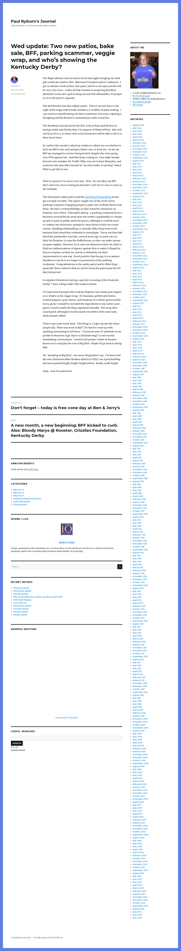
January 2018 (139, 431)
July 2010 (137, 698)
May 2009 (137, 740)
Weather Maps (73, 717)
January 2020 (139, 360)
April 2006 (137, 849)
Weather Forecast (61, 717)
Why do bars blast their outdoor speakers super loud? (38, 597)
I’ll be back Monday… (23, 600)
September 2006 (140, 835)
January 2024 (139, 217)
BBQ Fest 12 (18, 493)
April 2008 (137, 778)
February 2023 (139, 250)
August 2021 (138, 303)
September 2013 (140, 585)
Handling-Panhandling (98, 197)
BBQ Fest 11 (18, 490)
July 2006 (137, 840)
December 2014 (140, 541)
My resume (138, 105)
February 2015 (139, 535)
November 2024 (140, 187)
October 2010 (139, 689)
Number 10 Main (67, 542)
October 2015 (139, 511)
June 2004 (137, 915)
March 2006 (138, 852)
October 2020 (139, 333)
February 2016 (139, 499)
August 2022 (138, 267)
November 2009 (140, 722)
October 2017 (138, 440)
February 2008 (139, 784)
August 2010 (138, 695)
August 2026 (138, 125)
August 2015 (138, 517)
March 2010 (138, 710)
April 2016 (137, 493)
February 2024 (139, 214)
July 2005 (137, 876)
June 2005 (137, 879)
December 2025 (140, 149)
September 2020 (140, 336)
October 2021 (139, 297)
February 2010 (139, 713)
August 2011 (138, 659)
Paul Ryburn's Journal (33, 21)
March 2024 (138, 211)
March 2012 (138, 639)
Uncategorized (18, 94)
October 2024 (139, 190)
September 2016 (140, 478)
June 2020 (137, 345)
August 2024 (138, 196)
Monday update (20, 612)
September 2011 (140, 656)
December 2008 (140, 754)
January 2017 (138, 466)
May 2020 (137, 348)
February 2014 (139, 570)
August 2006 (138, 837)
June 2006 (137, 843)
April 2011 (137, 671)
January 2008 (139, 787)
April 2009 (137, 742)
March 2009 (138, 745)
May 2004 (137, 918)
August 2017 (138, 446)
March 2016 (138, 496)
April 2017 (137, 457)
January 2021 (139, 324)
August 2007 (138, 802)
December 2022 (140, 256)
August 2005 (138, 873)
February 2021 (139, 321)
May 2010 (137, 704)
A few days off (20, 603)
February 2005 (139, 891)
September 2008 (140, 763)
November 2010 (140, 686)
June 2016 (137, 487)
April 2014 (137, 564)
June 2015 (137, 523)
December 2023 (140, 220)
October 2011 (138, 653)
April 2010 (137, 707)
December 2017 (140, 434)
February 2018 (139, 428)
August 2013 (138, 588)
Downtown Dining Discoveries (27, 498)
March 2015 (138, 532)
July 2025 (137, 164)
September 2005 (140, 870)
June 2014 (137, 558)
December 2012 (140, 612)
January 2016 (139, 502)
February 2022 (139, 285)
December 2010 (140, 683)
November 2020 (140, 330)
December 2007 (140, 790)
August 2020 (138, 339)
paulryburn (16, 86)
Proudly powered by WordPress (48, 937)
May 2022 (137, 276)
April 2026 (137, 137)
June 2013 (137, 594)
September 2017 (140, 443)
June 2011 (137, 665)
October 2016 (139, 475)
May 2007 (137, 811)
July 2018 (137, 413)
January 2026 (139, 146)
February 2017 (139, 463)
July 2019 (137, 377)
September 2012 (140, 621)
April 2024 (137, 208)
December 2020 (140, 327)
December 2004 (140, 897)
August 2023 (138, 232)
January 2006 (139, 858)
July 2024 (137, 199)
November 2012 (140, 615)
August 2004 (139, 909)
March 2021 (138, 318)
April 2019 (137, 386)
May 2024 (137, 205)
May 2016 (137, 490)
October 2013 (139, 582)
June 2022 (137, 273)
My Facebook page (141, 96)
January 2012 (139, 645)
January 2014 (139, 573)
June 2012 (137, 630)
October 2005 (139, 867)
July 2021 (137, 306)
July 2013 (137, 591)
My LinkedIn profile (142, 102)
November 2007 (140, 793)
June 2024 (137, 202)
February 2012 (139, 642)
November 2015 (140, 508)
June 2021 (137, 309)
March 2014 (138, 567)
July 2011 (137, 662)
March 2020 (138, 354)
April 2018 (137, 422)
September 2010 (140, 692)
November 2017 (140, 437)
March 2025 (138, 175)
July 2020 (137, 342)
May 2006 (137, 846)
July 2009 (137, 734)
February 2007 (139, 820)
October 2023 (139, 226)
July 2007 (137, 805)
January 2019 (139, 395)
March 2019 (138, 389)
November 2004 (140, 900)
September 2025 (140, 158)
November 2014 (140, 544)
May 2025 (137, 170)
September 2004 (140, 906)
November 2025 (140, 152)
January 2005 (139, 894)
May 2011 (137, 668)
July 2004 (137, 912)
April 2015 (137, 529)
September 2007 (140, 799)
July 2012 (137, 627)
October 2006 (139, 832)
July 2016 (137, 484)
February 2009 (139, 748)
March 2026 (138, 140)
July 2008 (137, 769)
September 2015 (140, 514)
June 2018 (137, 416)
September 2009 (140, 728)
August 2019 (138, 374)
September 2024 (140, 193)
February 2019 (139, 392)
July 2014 (137, 555)
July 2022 (137, 270)
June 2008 (137, 772)
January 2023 (139, 253)
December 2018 (140, 398)
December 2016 (140, 469)
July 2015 (137, 520)
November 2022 (140, 259)
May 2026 (137, 134)
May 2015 (137, 526)
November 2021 (140, 294)
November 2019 (140, 365)
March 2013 (138, 603)
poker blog (33, 469)
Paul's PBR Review (21, 501)
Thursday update (21, 588)
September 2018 (140, 407)
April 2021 (137, 315)
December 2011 (140, 647)
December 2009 (140, 719)
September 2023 (140, 229)
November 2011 (140, 650)
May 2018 (137, 419)
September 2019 (140, 371)
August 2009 (138, 731)
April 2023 (137, 244)
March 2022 (138, 282)
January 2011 (138, 680)
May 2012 (137, 633)
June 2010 (137, 701)
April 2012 (137, 636)
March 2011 (138, 674)
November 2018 (140, 401)
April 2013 (137, 600)
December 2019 (140, 362)
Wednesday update (22, 591)
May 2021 (137, 312)
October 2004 (139, 903)
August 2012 (138, 624)
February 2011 (139, 677)
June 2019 (137, 380)
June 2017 (137, 452)
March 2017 (138, 460)
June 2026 (137, 131)
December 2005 (140, 861)
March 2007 (138, 817)
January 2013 (139, 609)
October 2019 (139, 368)
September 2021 (140, 300)
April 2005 (137, 885)
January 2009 (139, 751)
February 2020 (139, 357)
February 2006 (139, 855)
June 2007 (137, 808)
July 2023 (137, 235)
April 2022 (137, 279)
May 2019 (137, 383)
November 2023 (140, 223)
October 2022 (139, 262)
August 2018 (138, 410)
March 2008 (138, 781)
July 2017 (137, 449)
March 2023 (138, 247)
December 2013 (140, 576)
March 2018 (138, 425)
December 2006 (140, 826)
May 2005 (137, 882)
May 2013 (137, 597)
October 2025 (139, 155)
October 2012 (139, 618)
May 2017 (137, 455)
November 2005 (140, 864)
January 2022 (139, 288)
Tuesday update (21, 594)
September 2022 (140, 265)
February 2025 (139, 178)
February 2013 (139, 606)
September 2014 (140, 550)
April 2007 (137, 814)
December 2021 (140, 291)
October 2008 (139, 760)
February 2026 (139, 143)
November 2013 (140, 579)
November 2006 (140, 829)
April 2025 (137, 172)
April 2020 (137, 351)
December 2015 (140, 505)
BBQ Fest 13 (18, 496)
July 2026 (137, 128)
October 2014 (139, 547)
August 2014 (138, 552)
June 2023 (137, 238)
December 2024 (140, 184)
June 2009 (137, 737)
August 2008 (138, 766)
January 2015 (139, 538)
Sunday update (20, 615)
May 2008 (137, 775)
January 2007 (139, 823)
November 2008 (140, 757)
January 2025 (139, 181)
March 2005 (138, 888)
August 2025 (138, 161)
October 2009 (139, 725)
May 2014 (137, 561)
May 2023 (137, 241)
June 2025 (137, 167)
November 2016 (140, 472)
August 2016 (138, 481)
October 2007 (139, 796)
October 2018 (139, 404)
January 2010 (139, 716)
